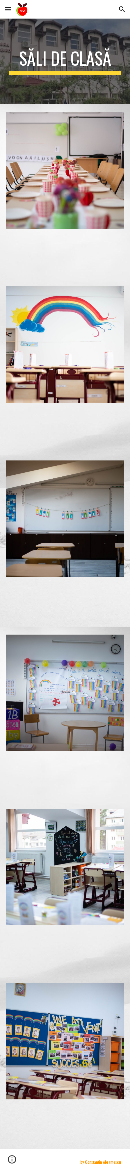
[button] (8, 9)
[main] (65, 61)
